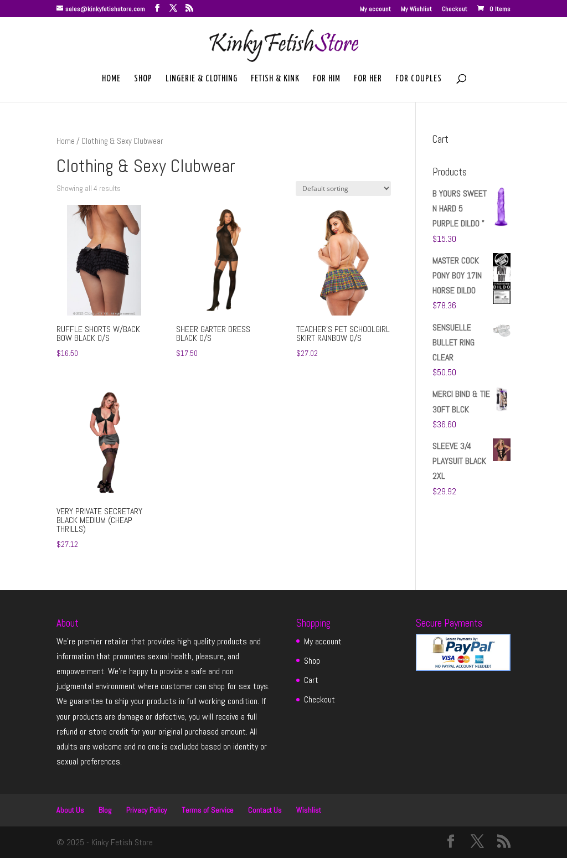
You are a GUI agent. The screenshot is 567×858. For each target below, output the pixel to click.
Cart (311, 680)
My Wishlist (416, 9)
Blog (105, 810)
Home (111, 79)
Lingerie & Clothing (202, 79)
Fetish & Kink (275, 79)
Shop (143, 79)
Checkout (454, 9)
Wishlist (308, 810)
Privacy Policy (146, 810)
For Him (327, 79)
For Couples (418, 79)
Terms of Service (208, 810)
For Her (368, 79)
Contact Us (265, 810)
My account (375, 9)
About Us (70, 810)
